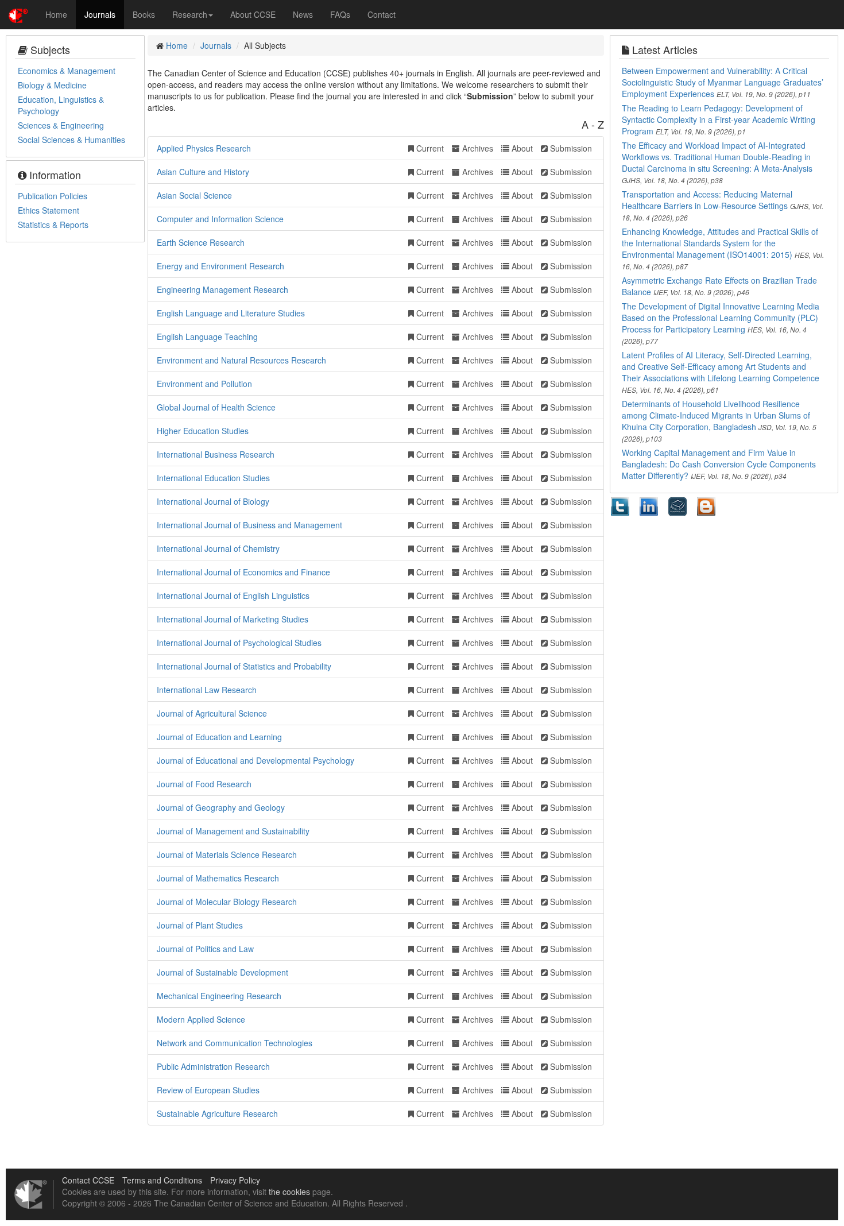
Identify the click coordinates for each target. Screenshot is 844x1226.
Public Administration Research (213, 1066)
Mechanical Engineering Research (219, 995)
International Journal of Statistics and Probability (244, 666)
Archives (476, 148)
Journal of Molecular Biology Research (227, 901)
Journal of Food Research (204, 784)
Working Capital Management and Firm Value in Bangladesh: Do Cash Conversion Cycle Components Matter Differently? (719, 464)
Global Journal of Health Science (216, 407)
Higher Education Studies (203, 430)
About (521, 148)
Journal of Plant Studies (200, 925)
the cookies (289, 1191)
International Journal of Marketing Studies (232, 619)
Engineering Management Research (222, 289)
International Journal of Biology (213, 501)
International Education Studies (213, 478)
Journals (99, 14)
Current (429, 148)
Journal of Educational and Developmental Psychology (255, 760)
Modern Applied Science (201, 1019)
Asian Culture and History (203, 171)
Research (189, 14)
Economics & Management (66, 70)
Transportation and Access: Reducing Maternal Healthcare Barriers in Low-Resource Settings (707, 199)
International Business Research (215, 454)
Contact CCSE (88, 1180)
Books (144, 14)
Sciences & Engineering (61, 125)
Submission (570, 148)
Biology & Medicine (52, 85)
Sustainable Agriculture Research (217, 1113)
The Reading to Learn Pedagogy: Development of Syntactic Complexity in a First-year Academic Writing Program (718, 119)
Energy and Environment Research (220, 266)
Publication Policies (52, 196)
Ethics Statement (48, 210)
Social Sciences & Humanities (71, 139)
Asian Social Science (194, 195)
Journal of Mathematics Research (218, 878)
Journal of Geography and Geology (221, 807)
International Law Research (207, 689)
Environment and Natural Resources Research (241, 360)
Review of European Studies (208, 1090)
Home (56, 14)
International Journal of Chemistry (218, 548)
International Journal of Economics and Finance (243, 572)
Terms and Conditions (162, 1180)
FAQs (340, 14)
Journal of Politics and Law (205, 948)
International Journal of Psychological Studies (239, 642)
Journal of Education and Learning (219, 736)
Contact (381, 14)
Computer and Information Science (220, 219)
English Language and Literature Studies (231, 313)
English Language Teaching (207, 336)
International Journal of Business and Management (249, 525)
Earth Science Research (201, 242)
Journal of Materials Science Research (227, 854)
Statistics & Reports (53, 224)
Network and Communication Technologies (234, 1043)
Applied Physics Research (204, 148)
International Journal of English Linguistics (233, 595)
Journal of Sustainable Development (222, 972)
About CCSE (253, 14)
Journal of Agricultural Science (212, 713)
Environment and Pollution (204, 383)
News (303, 14)
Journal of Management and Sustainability (233, 831)
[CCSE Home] (18, 14)
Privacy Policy (235, 1180)
